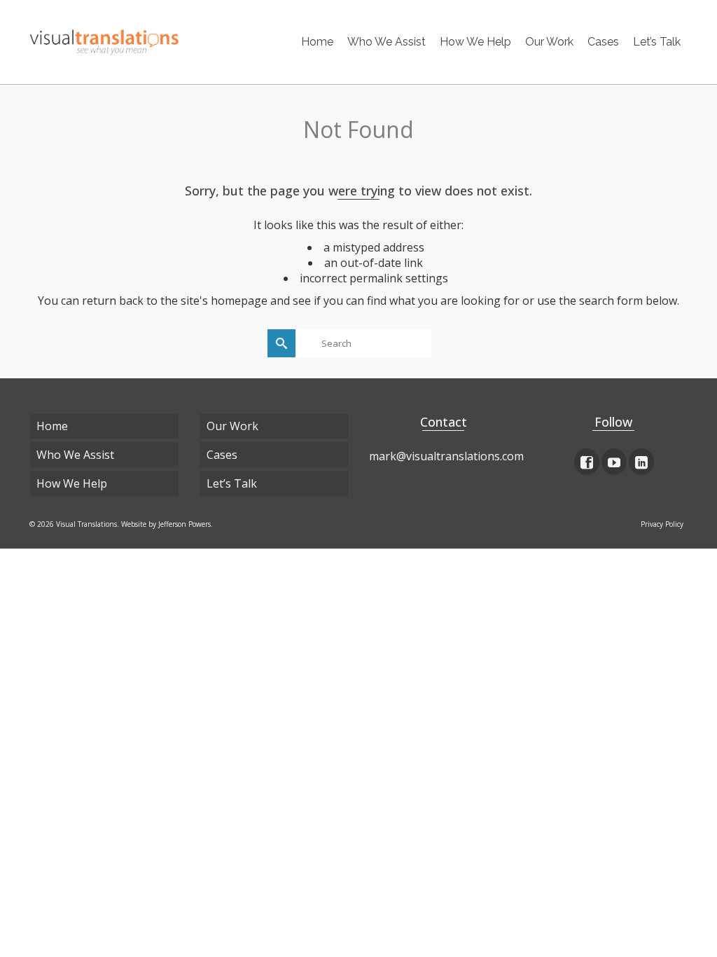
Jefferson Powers (184, 524)
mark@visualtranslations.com (446, 456)
